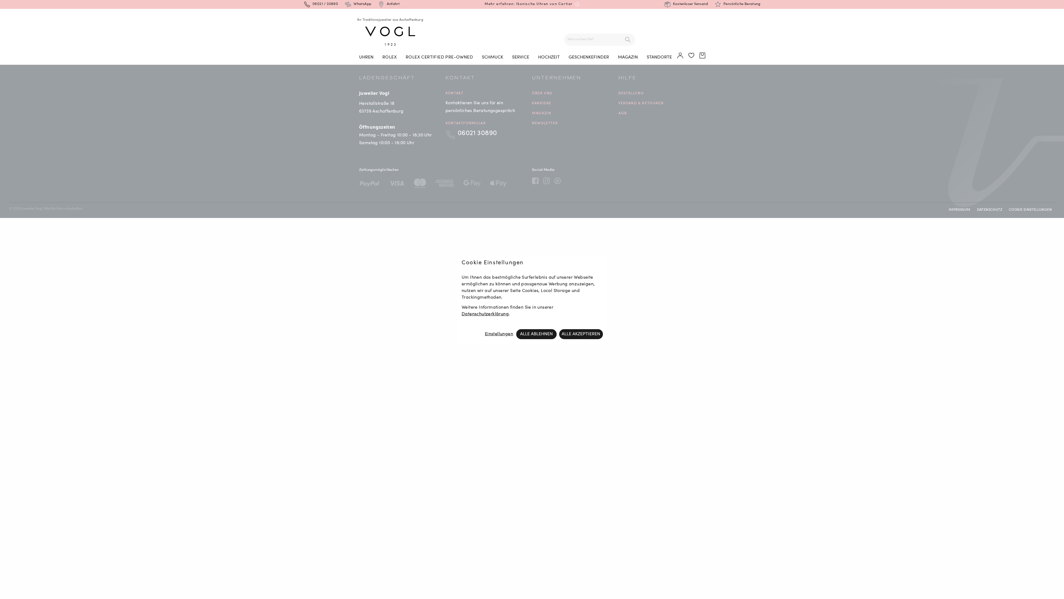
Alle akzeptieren (581, 334)
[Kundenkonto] (680, 55)
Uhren (366, 57)
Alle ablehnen (536, 334)
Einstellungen (499, 334)
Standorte (659, 57)
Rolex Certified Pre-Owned (439, 57)
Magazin (628, 57)
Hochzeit (549, 57)
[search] (628, 40)
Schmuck (492, 57)
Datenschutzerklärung (485, 314)
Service (520, 57)
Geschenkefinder (589, 57)
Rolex (389, 57)
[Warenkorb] (702, 55)
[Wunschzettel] (691, 55)
